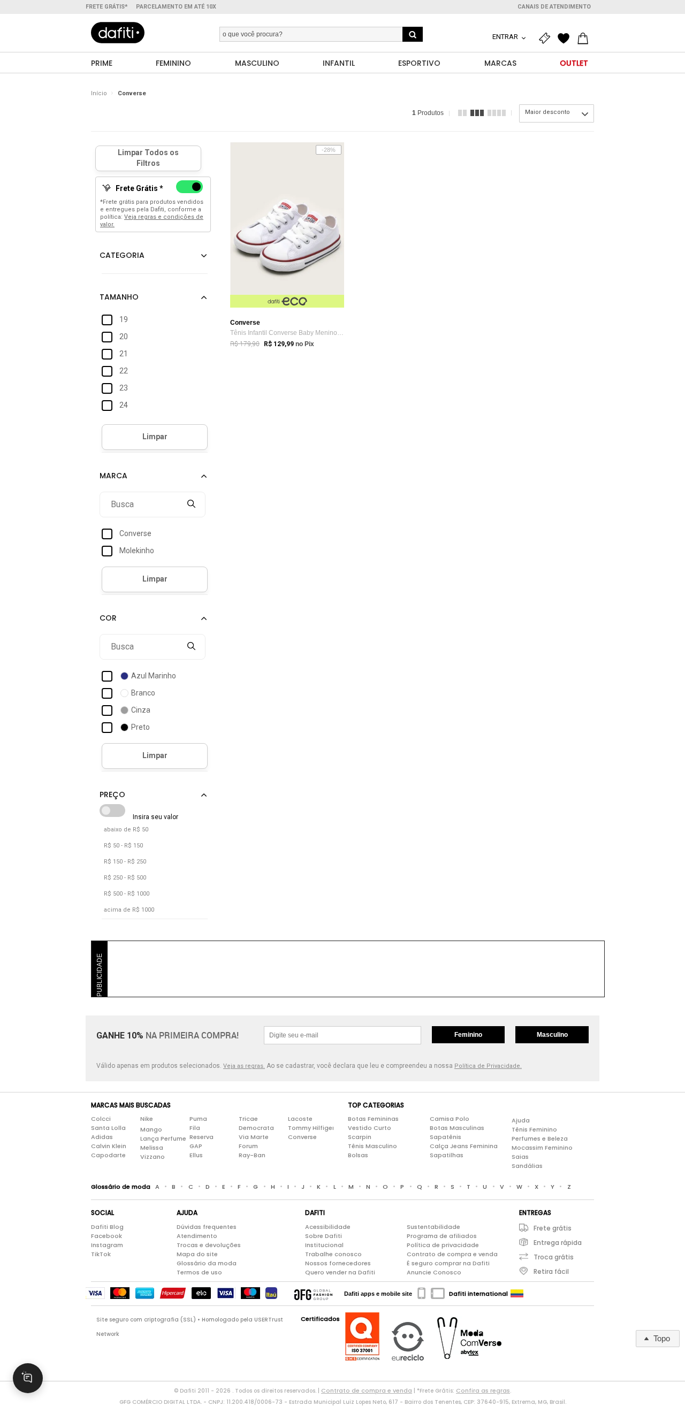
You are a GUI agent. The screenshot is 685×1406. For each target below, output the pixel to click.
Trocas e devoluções (209, 1245)
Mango (151, 1129)
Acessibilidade (328, 1227)
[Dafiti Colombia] (517, 1293)
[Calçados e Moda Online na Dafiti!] (117, 32)
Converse (132, 93)
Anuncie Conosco (434, 1272)
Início (99, 93)
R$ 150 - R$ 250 (125, 861)
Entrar (506, 37)
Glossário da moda (207, 1263)
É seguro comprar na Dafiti (448, 1263)
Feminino (468, 1034)
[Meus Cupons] (546, 38)
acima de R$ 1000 (129, 909)
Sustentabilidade (433, 1227)
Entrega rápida (558, 1242)
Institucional (324, 1245)
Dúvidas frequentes (207, 1227)
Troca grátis (554, 1257)
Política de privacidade (443, 1245)
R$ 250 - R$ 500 (125, 877)
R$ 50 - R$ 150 (123, 845)
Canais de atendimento (554, 6)
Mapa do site (197, 1254)
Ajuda (521, 1120)
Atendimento (197, 1236)
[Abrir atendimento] (28, 1378)
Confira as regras (483, 1390)
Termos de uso (199, 1272)
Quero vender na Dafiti (340, 1272)
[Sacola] (585, 38)
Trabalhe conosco (333, 1254)
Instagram (107, 1245)
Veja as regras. (244, 1066)
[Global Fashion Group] (313, 1293)
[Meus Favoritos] (566, 38)
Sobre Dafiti (323, 1236)
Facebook (106, 1236)
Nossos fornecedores (338, 1263)
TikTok (101, 1254)
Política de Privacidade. (488, 1066)
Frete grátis (553, 1228)
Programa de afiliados (442, 1236)
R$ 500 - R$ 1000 (126, 893)
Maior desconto (547, 112)
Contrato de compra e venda (452, 1254)
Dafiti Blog (107, 1227)
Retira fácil (551, 1271)
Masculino (552, 1034)
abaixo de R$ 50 (126, 829)
